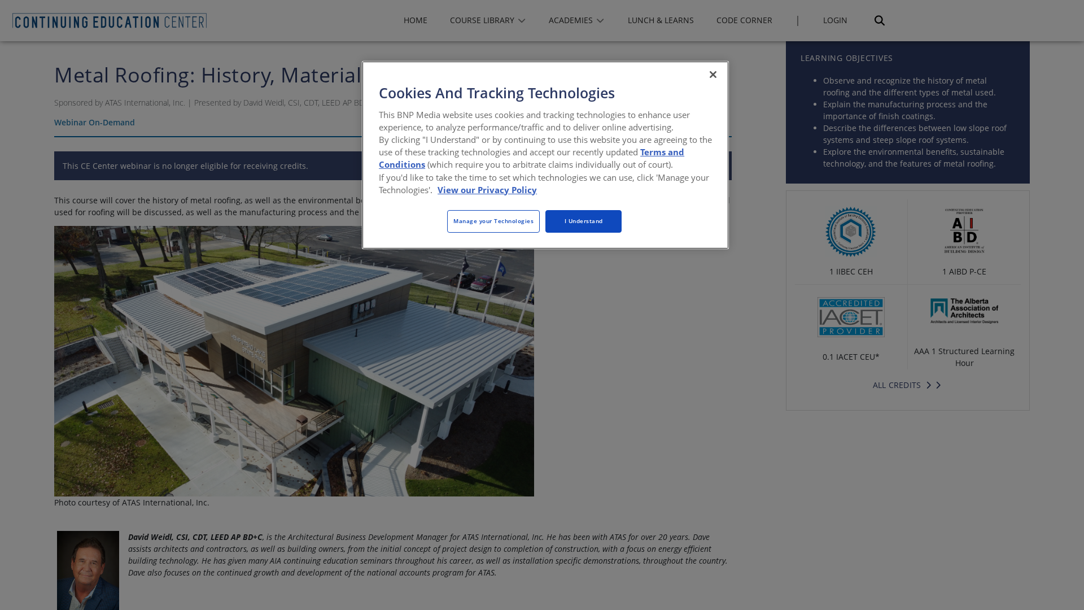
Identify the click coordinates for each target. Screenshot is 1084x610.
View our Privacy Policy (487, 189)
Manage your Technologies (493, 221)
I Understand (584, 221)
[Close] (713, 74)
